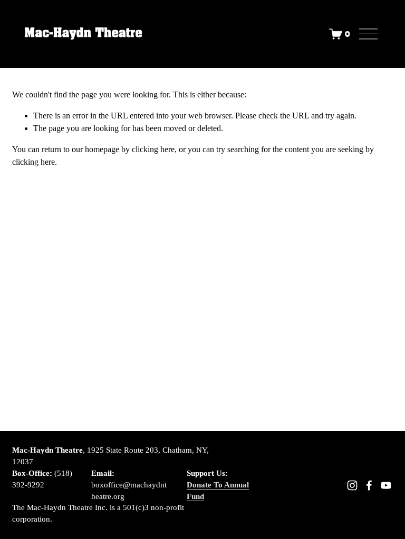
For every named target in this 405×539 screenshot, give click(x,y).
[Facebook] (369, 485)
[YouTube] (386, 485)
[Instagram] (352, 485)
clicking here (153, 149)
